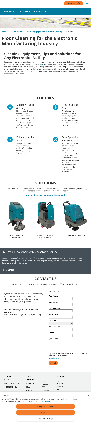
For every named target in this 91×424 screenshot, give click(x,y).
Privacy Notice (54, 359)
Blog (28, 387)
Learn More (8, 270)
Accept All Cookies (45, 406)
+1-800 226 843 (10, 383)
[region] (45, 408)
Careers (29, 390)
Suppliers (45, 390)
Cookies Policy (46, 401)
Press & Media (44, 385)
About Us (30, 383)
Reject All (45, 412)
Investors (45, 381)
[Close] (88, 395)
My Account (60, 382)
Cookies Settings (45, 418)
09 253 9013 (8, 387)
